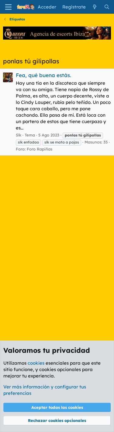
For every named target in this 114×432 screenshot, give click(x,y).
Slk (18, 135)
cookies (36, 363)
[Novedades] (95, 6)
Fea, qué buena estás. (43, 75)
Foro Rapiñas (39, 149)
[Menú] (8, 7)
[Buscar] (107, 6)
